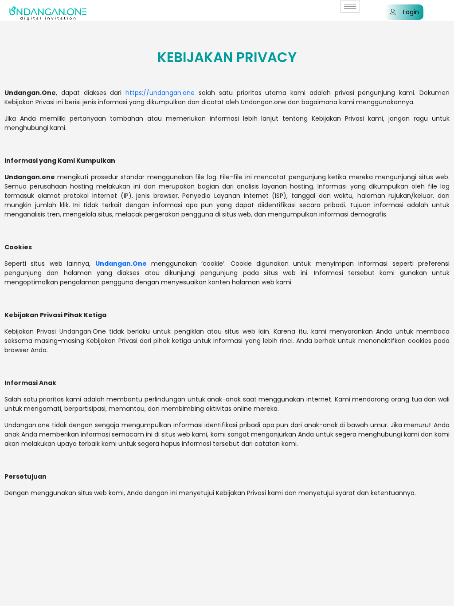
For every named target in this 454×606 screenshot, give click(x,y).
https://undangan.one (160, 92)
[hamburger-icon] (350, 6)
